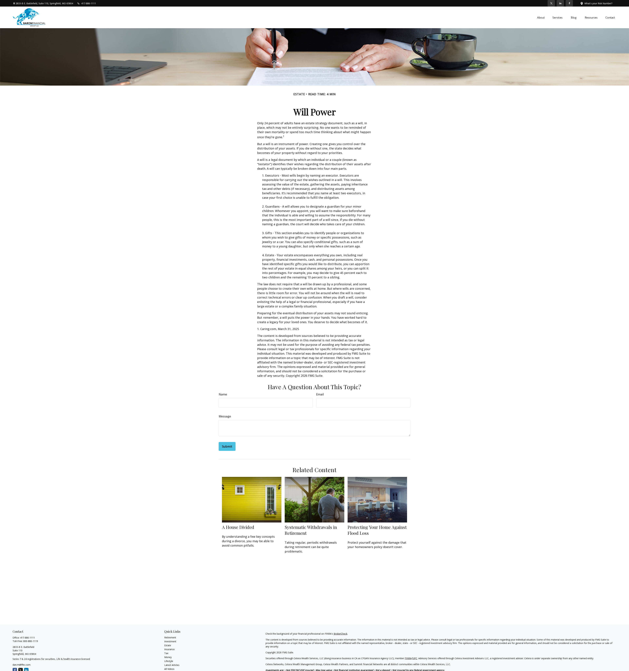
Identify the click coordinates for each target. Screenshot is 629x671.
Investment (170, 641)
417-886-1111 (88, 3)
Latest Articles (171, 665)
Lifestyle (168, 661)
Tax (166, 653)
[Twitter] (551, 3)
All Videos (169, 669)
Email (320, 394)
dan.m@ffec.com (21, 664)
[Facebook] (569, 3)
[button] (541, 17)
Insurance (169, 649)
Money (168, 657)
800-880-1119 (30, 641)
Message (225, 416)
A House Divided (238, 527)
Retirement (170, 637)
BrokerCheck (340, 633)
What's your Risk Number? (598, 3)
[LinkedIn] (560, 3)
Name (223, 394)
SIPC (414, 658)
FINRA (408, 658)
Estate (167, 645)
